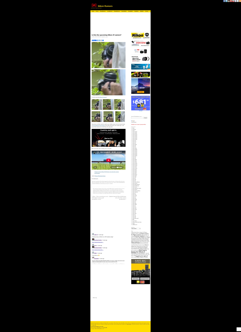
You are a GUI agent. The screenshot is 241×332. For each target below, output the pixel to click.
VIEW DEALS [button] (135, 278)
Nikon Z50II (134, 199)
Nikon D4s (134, 145)
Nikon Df (134, 178)
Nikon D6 (134, 158)
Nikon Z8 (134, 210)
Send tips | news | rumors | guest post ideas (138, 124)
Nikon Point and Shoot (136, 190)
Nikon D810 (134, 173)
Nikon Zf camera (103, 97)
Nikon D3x (134, 141)
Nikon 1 (133, 130)
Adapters (132, 232)
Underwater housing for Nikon (142, 254)
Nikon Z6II (134, 203)
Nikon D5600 (134, 155)
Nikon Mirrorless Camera (136, 188)
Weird (133, 223)
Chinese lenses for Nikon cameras (140, 234)
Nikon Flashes (134, 183)
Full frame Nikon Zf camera (120, 181)
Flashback (134, 129)
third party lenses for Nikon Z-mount (139, 251)
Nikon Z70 (134, 207)
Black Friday (136, 232)
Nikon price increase (146, 241)
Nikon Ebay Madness (136, 182)
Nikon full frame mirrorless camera (140, 240)
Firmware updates (139, 236)
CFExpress (145, 232)
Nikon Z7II (134, 208)
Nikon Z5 (134, 197)
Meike (146, 237)
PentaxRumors (117, 11)
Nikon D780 (134, 170)
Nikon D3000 (134, 131)
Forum (97, 11)
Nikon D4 (134, 143)
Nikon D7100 (134, 164)
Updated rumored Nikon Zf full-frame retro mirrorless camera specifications (117, 198)
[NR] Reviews (134, 224)
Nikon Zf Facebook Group (100, 176)
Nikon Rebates (135, 242)
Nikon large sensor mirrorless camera (140, 240)
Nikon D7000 (134, 163)
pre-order (137, 247)
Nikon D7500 (134, 168)
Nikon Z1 (134, 193)
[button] (140, 271)
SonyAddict (130, 11)
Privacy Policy (129, 324)
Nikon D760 (134, 169)
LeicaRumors (109, 11)
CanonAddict (123, 11)
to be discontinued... (140, 253)
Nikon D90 (134, 177)
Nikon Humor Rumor (136, 184)
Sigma (146, 247)
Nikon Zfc (134, 215)
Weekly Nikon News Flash (136, 222)
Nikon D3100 (134, 134)
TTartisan (136, 254)
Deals (133, 128)
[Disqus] (109, 248)
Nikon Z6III (134, 204)
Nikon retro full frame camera (97, 182)
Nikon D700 (134, 161)
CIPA (143, 234)
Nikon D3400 (134, 138)
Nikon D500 (134, 148)
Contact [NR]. (105, 327)
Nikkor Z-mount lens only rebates (140, 238)
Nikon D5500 (134, 154)
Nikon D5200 (134, 151)
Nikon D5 (134, 146)
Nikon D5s (134, 156)
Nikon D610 (134, 160)
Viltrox (135, 255)
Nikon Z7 (134, 205)
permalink (93, 183)
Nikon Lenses (134, 187)
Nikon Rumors (105, 6)
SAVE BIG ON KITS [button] (145, 278)
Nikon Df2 (134, 179)
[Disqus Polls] (109, 217)
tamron (132, 248)
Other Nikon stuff (135, 218)
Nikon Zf (101, 181)
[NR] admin (95, 36)
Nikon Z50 (134, 198)
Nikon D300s (134, 133)
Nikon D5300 (134, 153)
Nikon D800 (134, 172)
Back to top (95, 297)
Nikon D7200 (134, 165)
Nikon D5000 (134, 149)
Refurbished (142, 247)
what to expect (143, 255)
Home (93, 11)
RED (133, 219)
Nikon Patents (134, 189)
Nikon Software (135, 192)
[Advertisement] (109, 24)
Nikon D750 (134, 167)
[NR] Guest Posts (142, 257)
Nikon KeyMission (135, 185)
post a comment (110, 183)
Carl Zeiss (140, 232)
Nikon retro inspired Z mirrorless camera (109, 182)
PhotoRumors (103, 11)
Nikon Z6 (134, 202)
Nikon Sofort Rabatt (143, 242)
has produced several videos (98, 125)
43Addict (141, 11)
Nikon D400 (134, 144)
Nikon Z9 (134, 212)
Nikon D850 (134, 175)
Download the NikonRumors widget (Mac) (97, 326)
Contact (146, 11)
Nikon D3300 (134, 136)
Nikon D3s (134, 140)
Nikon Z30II (134, 195)
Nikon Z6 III (137, 243)
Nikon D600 (134, 159)
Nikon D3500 (134, 139)
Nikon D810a (134, 174)
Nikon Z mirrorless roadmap (140, 245)
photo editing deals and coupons (140, 246)
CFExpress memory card (135, 233)
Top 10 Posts (134, 220)
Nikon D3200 (134, 135)
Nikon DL (134, 180)
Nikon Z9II (134, 213)
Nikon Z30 (134, 194)
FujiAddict (136, 11)
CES (143, 232)
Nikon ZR (134, 217)
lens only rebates (140, 237)
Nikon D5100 (134, 150)
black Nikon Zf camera (111, 181)
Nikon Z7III (134, 209)
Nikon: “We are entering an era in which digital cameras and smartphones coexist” (100, 198)
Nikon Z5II (134, 200)
